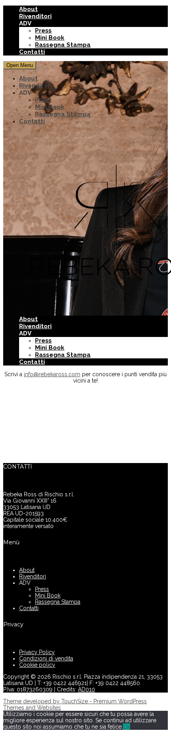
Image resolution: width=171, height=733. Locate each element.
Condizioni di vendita (46, 658)
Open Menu (19, 65)
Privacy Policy (37, 652)
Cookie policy (37, 665)
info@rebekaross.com (52, 374)
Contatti (32, 52)
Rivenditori (35, 16)
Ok (126, 726)
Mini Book (49, 37)
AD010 (86, 689)
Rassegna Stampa (63, 44)
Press (43, 30)
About (28, 9)
